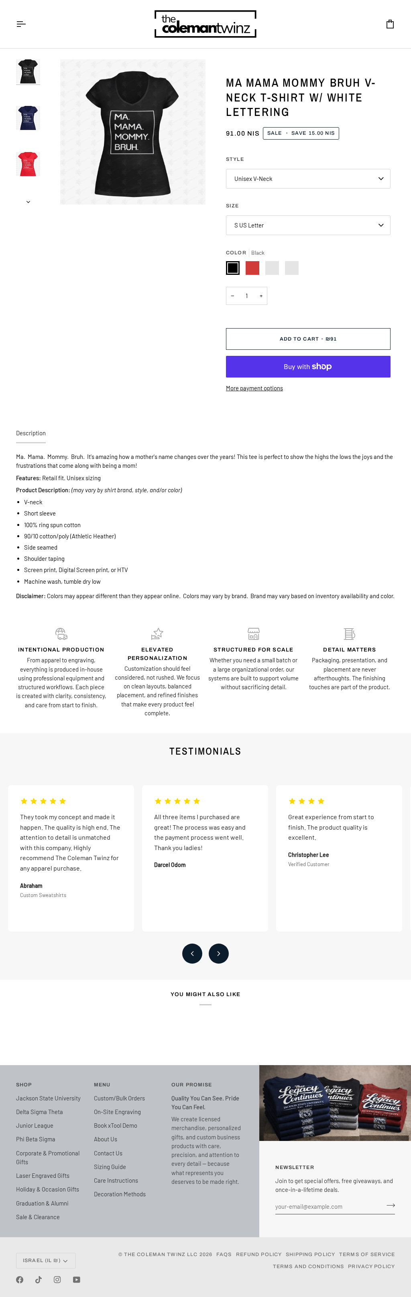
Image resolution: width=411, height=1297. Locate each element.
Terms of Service (367, 1254)
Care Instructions (116, 1180)
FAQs (224, 1254)
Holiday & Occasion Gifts (47, 1189)
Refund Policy (259, 1254)
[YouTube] (76, 1279)
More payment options (254, 388)
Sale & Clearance (38, 1216)
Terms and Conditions (308, 1266)
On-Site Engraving (117, 1111)
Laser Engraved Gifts (42, 1175)
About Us (105, 1139)
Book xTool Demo (115, 1125)
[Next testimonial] (219, 954)
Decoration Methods (120, 1194)
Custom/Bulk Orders (119, 1098)
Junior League (34, 1125)
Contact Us (108, 1153)
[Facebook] (19, 1279)
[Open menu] (28, 24)
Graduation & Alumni (42, 1203)
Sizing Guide (110, 1166)
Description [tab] (31, 432)
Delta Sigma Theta (39, 1111)
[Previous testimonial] (192, 954)
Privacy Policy (371, 1266)
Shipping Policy (310, 1254)
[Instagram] (57, 1279)
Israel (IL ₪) (42, 1260)
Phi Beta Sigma (35, 1139)
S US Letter (249, 225)
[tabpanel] (205, 526)
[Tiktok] (38, 1279)
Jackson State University (48, 1098)
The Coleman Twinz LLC (161, 1254)
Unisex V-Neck (253, 178)
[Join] (388, 1205)
